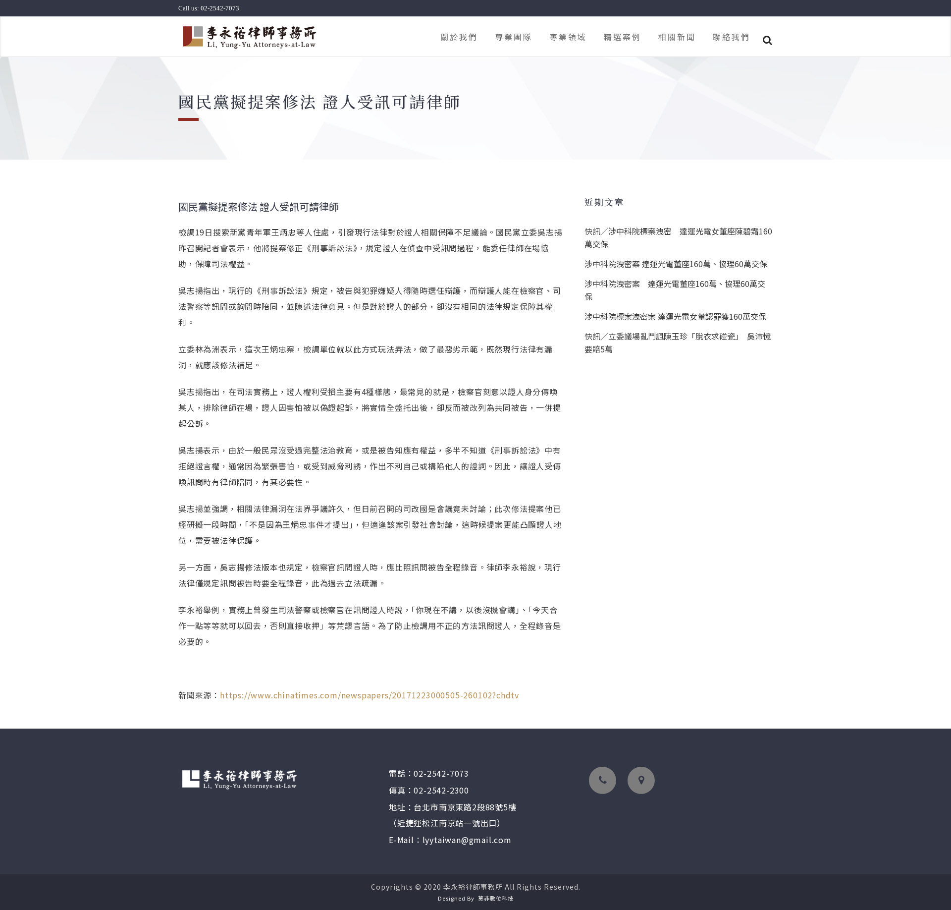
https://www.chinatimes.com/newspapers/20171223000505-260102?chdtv (369, 695)
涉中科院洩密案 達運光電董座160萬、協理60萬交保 (675, 264)
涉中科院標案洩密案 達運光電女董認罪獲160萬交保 (675, 316)
